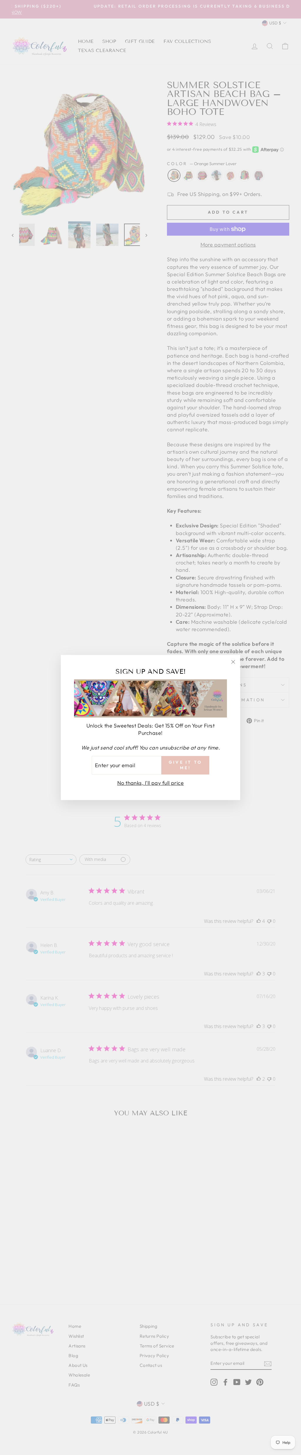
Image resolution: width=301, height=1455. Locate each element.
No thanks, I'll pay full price (150, 783)
